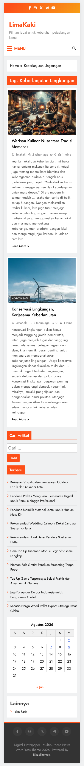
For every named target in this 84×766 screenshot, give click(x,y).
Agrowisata (20, 298)
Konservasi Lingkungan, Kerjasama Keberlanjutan (34, 312)
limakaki (21, 154)
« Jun (40, 687)
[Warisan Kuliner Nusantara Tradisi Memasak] (42, 112)
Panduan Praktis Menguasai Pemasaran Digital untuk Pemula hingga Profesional (41, 498)
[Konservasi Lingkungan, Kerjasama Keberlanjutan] (42, 280)
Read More (19, 246)
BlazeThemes (41, 754)
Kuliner (17, 130)
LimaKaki (22, 24)
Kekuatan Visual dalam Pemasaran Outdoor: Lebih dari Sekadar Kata (40, 484)
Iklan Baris (20, 711)
